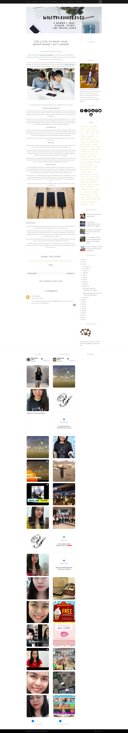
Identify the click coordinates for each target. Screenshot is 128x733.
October (85, 270)
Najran (89, 171)
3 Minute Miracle (84, 126)
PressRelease (83, 184)
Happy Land (83, 156)
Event (40, 1)
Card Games (90, 136)
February (85, 286)
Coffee (94, 139)
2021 (83, 299)
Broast (92, 131)
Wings (99, 199)
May (84, 279)
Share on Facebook (37, 260)
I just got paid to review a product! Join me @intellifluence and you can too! (90, 343)
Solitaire (91, 194)
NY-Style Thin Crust (85, 174)
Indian (82, 161)
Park (87, 176)
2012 (83, 319)
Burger (82, 134)
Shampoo (97, 189)
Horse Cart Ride (84, 159)
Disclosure (79, 1)
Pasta (91, 176)
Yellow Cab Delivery (92, 202)
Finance (98, 149)
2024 (83, 259)
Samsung (83, 186)
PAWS (96, 176)
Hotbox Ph (92, 159)
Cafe (87, 134)
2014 (83, 315)
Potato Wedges (84, 181)
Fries (97, 151)
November (86, 268)
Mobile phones (88, 169)
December (86, 266)
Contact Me (70, 1)
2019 (83, 304)
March (85, 284)
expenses (98, 146)
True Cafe (88, 199)
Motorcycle (83, 171)
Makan (90, 164)
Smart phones (84, 194)
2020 (83, 302)
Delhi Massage (55, 301)
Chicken (82, 139)
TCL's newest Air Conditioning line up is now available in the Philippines (93, 224)
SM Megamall (87, 191)
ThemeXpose (37, 731)
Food (46, 1)
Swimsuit (83, 197)
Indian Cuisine (88, 161)
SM (81, 191)
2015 (83, 313)
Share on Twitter (53, 260)
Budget (97, 131)
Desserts (88, 144)
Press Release (54, 1)
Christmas (88, 139)
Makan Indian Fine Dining (86, 166)
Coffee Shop (83, 141)
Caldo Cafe (83, 136)
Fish (88, 151)
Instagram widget (38, 724)
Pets (82, 179)
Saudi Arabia (83, 189)
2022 (83, 264)
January (85, 297)
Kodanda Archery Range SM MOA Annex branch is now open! (93, 231)
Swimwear (89, 197)
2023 (83, 261)
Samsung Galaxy (90, 186)
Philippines (87, 179)
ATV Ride (88, 129)
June (84, 277)
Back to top (98, 731)
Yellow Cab (83, 202)
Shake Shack (90, 189)
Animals (82, 129)
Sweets (96, 194)
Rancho (90, 184)
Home (28, 1)
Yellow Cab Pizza (84, 204)
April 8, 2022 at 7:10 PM (37, 298)
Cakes (97, 134)
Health (89, 156)
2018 (83, 306)
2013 (83, 317)
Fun (81, 154)
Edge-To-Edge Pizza (85, 146)
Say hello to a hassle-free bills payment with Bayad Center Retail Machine (94, 248)
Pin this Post (67, 260)
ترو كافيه (91, 204)
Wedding (94, 199)
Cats (96, 136)
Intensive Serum (96, 161)
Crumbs (97, 141)
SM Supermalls (95, 191)
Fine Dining (83, 151)
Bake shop (94, 129)
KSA (86, 164)
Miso (82, 169)
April (84, 281)
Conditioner (91, 141)
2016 (83, 310)
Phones (93, 179)
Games (85, 154)
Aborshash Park (93, 126)
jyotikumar (36, 296)
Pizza (98, 179)
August (85, 273)
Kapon (82, 164)
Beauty (34, 1)
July (84, 275)
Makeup (95, 166)
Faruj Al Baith (92, 149)
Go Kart (91, 154)
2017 (83, 308)
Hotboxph (98, 159)
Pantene (82, 176)
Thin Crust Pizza (96, 197)
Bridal (87, 131)
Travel (62, 1)
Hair (96, 154)
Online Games (94, 174)
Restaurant (96, 184)
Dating (82, 144)
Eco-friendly (94, 144)
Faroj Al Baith (84, 149)
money (94, 169)
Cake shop (92, 134)
